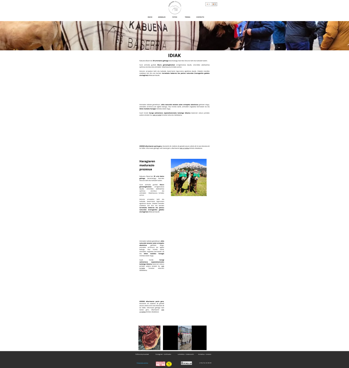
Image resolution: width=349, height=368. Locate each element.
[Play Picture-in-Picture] (201, 347)
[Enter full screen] (204, 347)
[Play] (165, 347)
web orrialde (157, 115)
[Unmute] (168, 347)
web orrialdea (184, 148)
